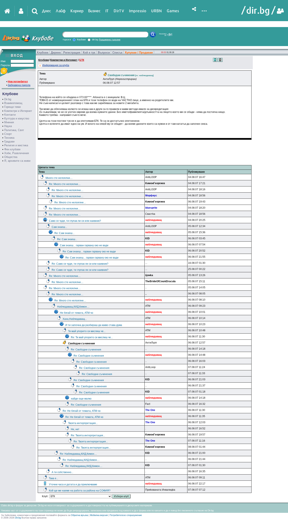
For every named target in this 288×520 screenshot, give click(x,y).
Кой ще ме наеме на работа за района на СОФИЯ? (79, 490)
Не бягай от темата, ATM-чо (76, 312)
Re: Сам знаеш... (64, 233)
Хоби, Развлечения (16, 153)
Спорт (8, 133)
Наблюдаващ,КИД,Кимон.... (73, 306)
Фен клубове (12, 149)
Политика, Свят (14, 130)
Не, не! (75, 429)
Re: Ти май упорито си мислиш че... (92, 337)
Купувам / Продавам (139, 52)
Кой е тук (89, 52)
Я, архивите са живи (17, 160)
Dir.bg (7, 99)
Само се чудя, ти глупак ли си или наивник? (75, 220)
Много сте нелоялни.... (59, 178)
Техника (9, 137)
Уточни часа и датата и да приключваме (73, 484)
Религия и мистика (16, 145)
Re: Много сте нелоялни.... (65, 184)
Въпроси (104, 52)
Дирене (56, 52)
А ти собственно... (62, 472)
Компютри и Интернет (18, 110)
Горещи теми (12, 106)
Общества (10, 157)
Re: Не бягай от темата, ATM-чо (82, 410)
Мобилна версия (99, 515)
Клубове (42, 52)
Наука (8, 126)
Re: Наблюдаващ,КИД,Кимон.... (78, 453)
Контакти (10, 114)
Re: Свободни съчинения (86, 349)
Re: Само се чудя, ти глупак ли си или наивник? (80, 263)
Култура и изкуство (16, 118)
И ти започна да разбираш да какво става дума (93, 325)
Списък (117, 52)
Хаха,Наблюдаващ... (75, 318)
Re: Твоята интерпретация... (88, 435)
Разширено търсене (109, 39)
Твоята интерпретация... (83, 423)
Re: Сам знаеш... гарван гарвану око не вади (89, 251)
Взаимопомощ (13, 103)
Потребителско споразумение (126, 515)
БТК (81, 60)
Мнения (9, 122)
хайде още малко (81, 398)
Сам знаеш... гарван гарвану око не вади (84, 245)
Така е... (53, 478)
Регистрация (71, 52)
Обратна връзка (79, 515)
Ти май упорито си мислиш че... (86, 331)
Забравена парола (19, 85)
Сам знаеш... (59, 227)
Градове (9, 141)
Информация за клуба (55, 65)
